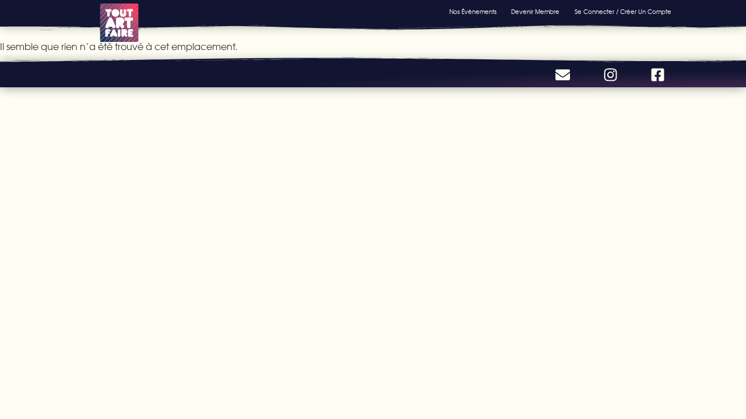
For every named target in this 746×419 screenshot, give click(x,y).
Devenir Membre (535, 12)
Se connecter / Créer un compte (623, 12)
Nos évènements (473, 12)
